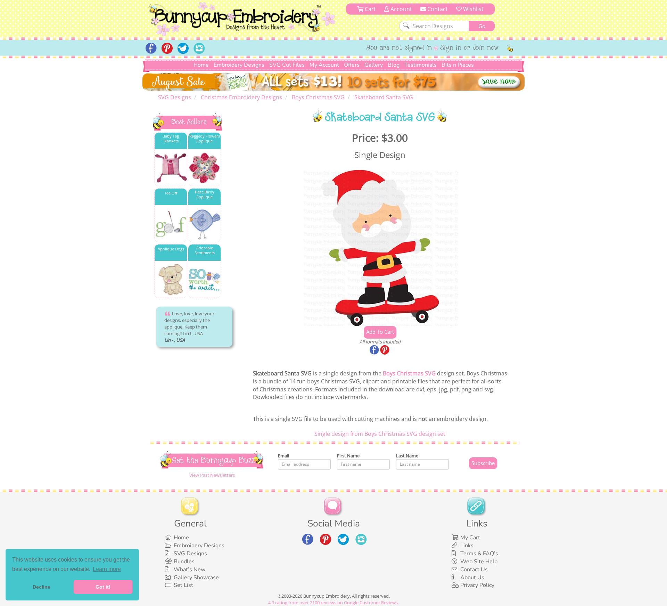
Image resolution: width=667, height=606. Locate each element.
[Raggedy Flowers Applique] (204, 168)
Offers (352, 65)
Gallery (373, 65)
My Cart (470, 537)
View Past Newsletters (212, 475)
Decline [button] (41, 587)
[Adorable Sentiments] (204, 280)
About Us (472, 577)
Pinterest (385, 350)
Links (467, 545)
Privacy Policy (477, 585)
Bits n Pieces (458, 65)
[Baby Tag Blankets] (171, 168)
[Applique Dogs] (171, 280)
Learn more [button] (107, 569)
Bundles (184, 561)
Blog (394, 65)
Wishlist (473, 9)
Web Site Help (478, 561)
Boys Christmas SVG (409, 373)
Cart (369, 9)
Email (283, 456)
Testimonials (420, 65)
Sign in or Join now (469, 48)
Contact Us (474, 569)
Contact (437, 9)
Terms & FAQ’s (479, 553)
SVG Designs (190, 553)
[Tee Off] (171, 224)
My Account (324, 65)
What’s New (189, 569)
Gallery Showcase (196, 577)
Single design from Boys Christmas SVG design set (379, 434)
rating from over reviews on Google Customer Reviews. (333, 602)
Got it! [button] (103, 587)
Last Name (407, 456)
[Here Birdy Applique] (204, 224)
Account (400, 9)
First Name (348, 456)
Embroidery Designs (239, 65)
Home (201, 65)
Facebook (375, 350)
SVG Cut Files (287, 65)
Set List (183, 585)
